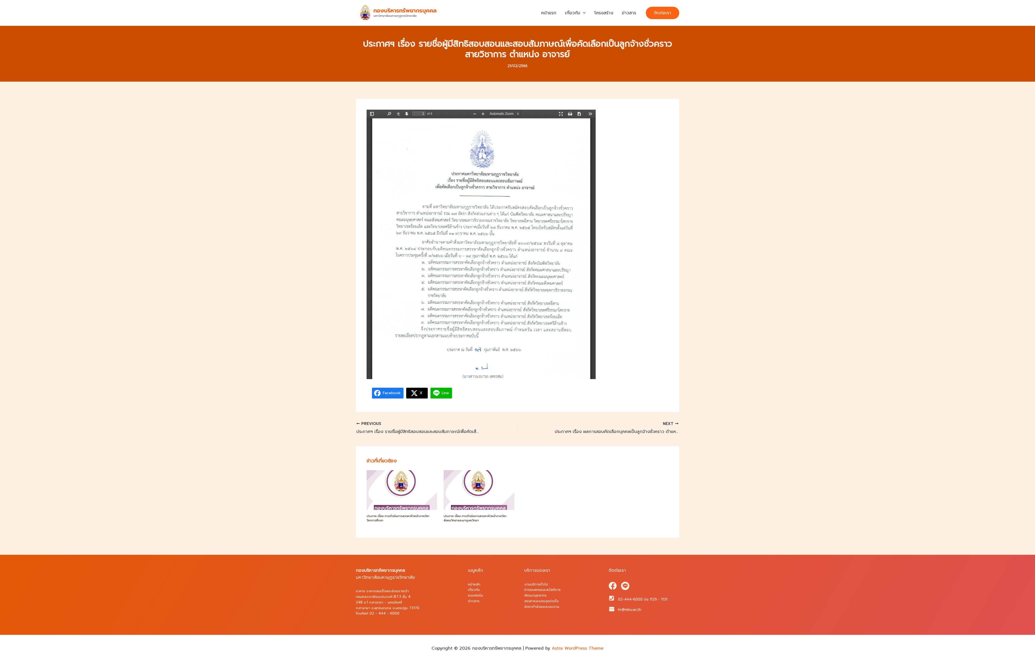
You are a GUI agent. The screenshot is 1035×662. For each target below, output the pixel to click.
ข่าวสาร (629, 13)
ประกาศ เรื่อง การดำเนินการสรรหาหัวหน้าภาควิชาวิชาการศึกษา (398, 518)
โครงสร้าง (603, 13)
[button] (583, 13)
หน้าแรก (548, 13)
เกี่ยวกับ (572, 13)
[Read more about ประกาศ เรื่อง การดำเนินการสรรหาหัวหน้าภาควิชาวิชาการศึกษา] (402, 490)
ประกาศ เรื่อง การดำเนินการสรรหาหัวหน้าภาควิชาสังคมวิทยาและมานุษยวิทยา (475, 518)
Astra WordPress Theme (577, 648)
